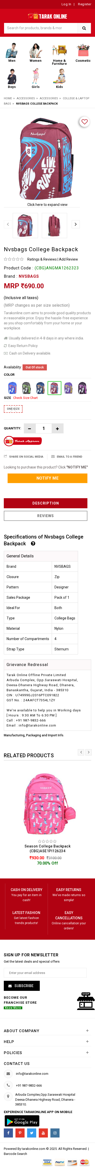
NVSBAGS (29, 276)
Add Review (68, 259)
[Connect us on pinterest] (20, 1133)
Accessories (26, 98)
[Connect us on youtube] (43, 1133)
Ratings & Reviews (42, 259)
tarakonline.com (34, 1149)
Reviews (45, 516)
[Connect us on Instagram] (55, 1133)
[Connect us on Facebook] (8, 1133)
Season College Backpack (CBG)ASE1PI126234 (48, 848)
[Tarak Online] (47, 15)
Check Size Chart (25, 398)
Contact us (17, 1063)
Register (84, 4)
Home (8, 98)
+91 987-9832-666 (29, 1085)
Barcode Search (15, 1154)
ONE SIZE (13, 409)
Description (45, 503)
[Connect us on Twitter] (31, 1133)
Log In (66, 4)
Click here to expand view (47, 205)
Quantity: (12, 428)
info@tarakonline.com (32, 1074)
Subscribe (23, 986)
